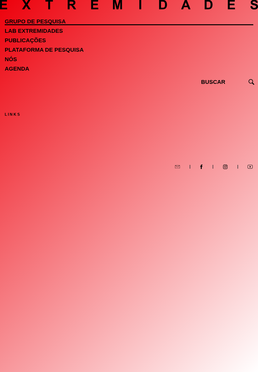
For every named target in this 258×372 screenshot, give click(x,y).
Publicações (25, 40)
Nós (11, 59)
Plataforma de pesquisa (44, 50)
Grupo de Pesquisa (35, 21)
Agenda (17, 69)
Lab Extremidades (34, 31)
